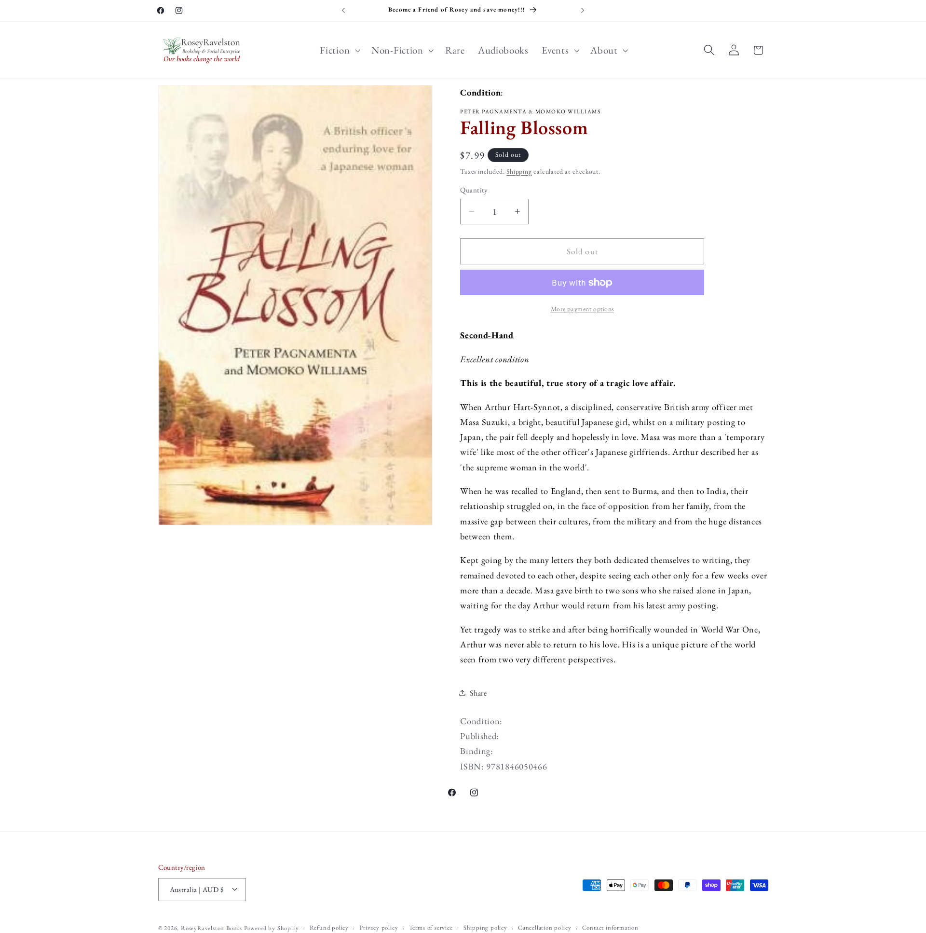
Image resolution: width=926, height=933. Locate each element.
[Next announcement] (582, 10)
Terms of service (431, 927)
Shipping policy (485, 927)
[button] (339, 50)
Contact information (610, 927)
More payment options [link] (582, 308)
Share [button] (478, 693)
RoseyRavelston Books (211, 928)
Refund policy (329, 927)
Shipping (518, 171)
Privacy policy (378, 927)
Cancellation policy (544, 927)
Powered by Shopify (271, 928)
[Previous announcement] (343, 10)
